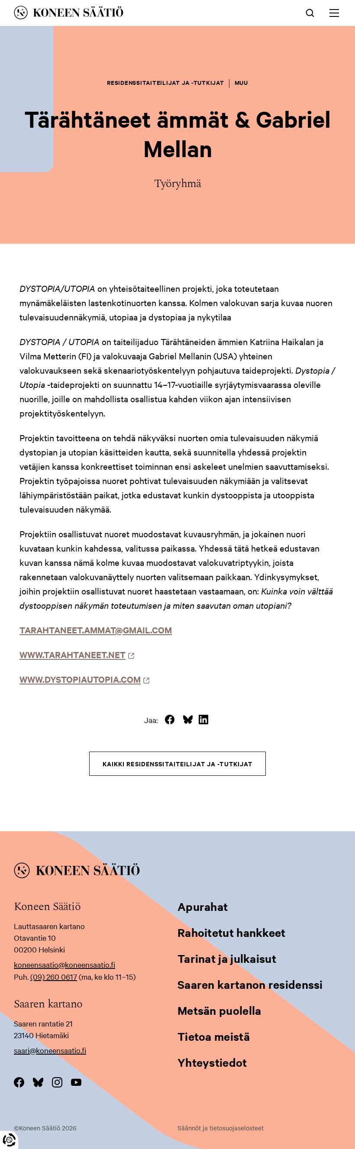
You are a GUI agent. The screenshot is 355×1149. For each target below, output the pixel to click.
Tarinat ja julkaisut (227, 958)
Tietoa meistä (214, 1036)
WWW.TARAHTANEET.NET (74, 654)
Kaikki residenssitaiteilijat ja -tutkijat (178, 763)
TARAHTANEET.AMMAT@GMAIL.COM (95, 630)
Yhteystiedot (212, 1062)
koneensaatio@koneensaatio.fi (64, 964)
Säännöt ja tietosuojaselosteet (221, 1127)
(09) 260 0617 (53, 976)
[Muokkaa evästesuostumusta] (9, 1140)
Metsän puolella (219, 1010)
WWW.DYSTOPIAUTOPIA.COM (82, 679)
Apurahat (203, 906)
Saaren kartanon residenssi (250, 984)
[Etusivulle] (113, 14)
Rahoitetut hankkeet (232, 932)
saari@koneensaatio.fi (50, 1050)
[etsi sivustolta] (310, 12)
